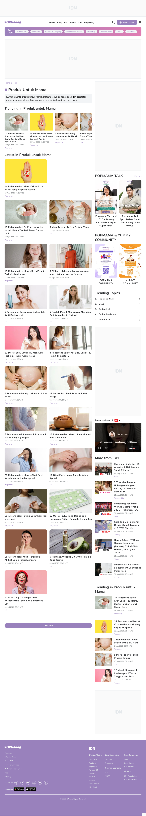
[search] (113, 22)
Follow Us (9, 783)
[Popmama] (13, 22)
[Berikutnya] (92, 124)
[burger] (139, 22)
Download (9, 789)
